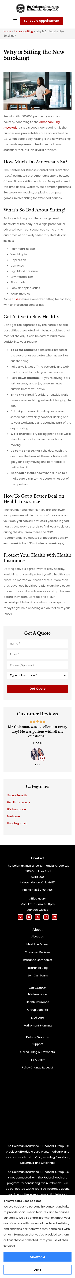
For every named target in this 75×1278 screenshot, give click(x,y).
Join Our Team (38, 975)
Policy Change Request (37, 1067)
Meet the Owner (37, 944)
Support (37, 1044)
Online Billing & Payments (37, 1052)
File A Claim (37, 1060)
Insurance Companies (37, 960)
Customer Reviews (37, 952)
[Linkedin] (54, 917)
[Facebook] (29, 917)
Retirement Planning (38, 1026)
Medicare (37, 1018)
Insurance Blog (23, 31)
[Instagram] (46, 917)
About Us (37, 936)
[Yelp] (37, 917)
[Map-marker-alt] (20, 917)
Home (7, 31)
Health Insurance (37, 1002)
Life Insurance (37, 994)
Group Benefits (37, 1010)
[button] (15, 20)
